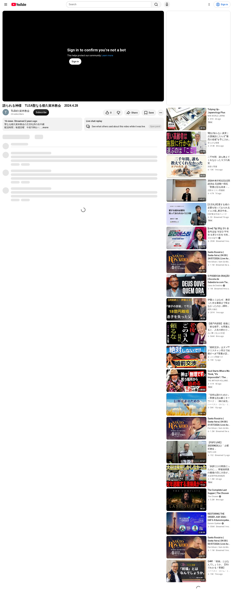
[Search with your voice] (167, 4)
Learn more (107, 55)
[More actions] (161, 113)
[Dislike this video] (118, 113)
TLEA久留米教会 (20, 110)
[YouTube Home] (18, 4)
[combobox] (109, 4)
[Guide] (6, 4)
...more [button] (44, 127)
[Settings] (209, 4)
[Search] (156, 4)
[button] (124, 124)
